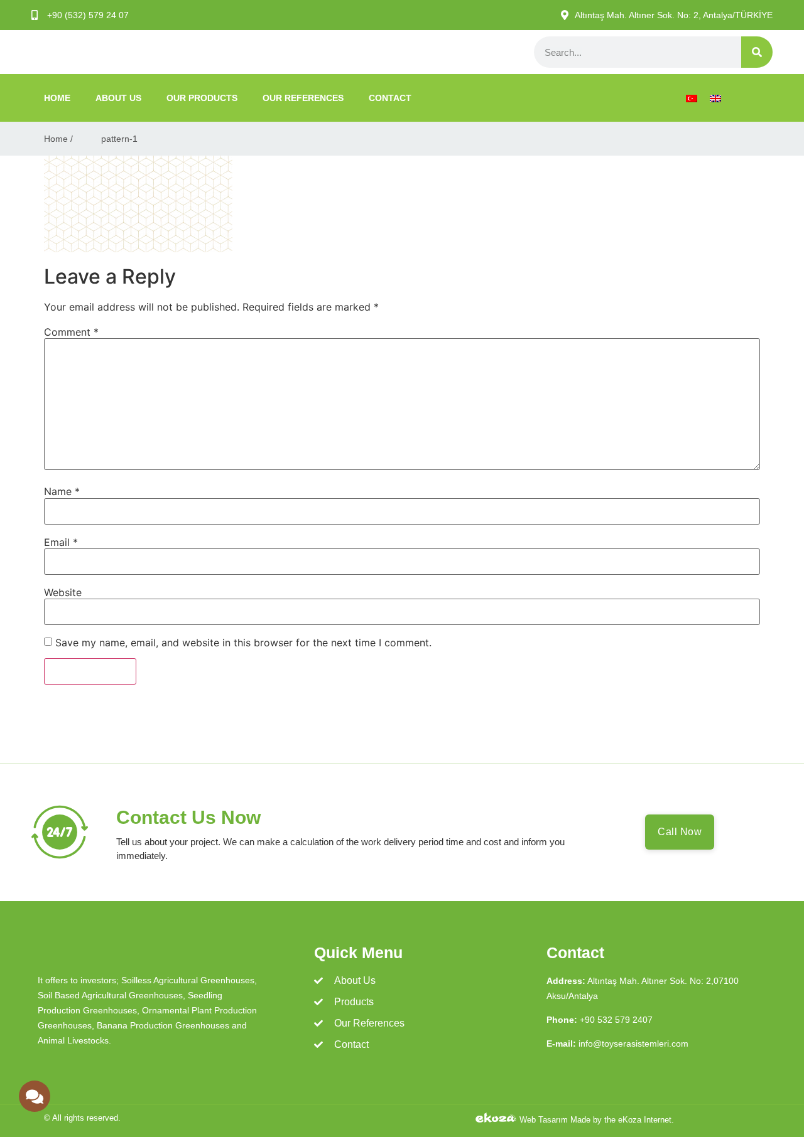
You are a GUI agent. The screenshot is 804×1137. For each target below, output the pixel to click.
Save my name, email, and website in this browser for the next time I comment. (243, 643)
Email (61, 542)
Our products (201, 98)
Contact (390, 98)
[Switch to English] (715, 98)
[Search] (757, 52)
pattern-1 (119, 139)
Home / (58, 139)
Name (62, 491)
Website (63, 592)
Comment (71, 332)
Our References (303, 98)
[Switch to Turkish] (692, 98)
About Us (118, 98)
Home (57, 98)
